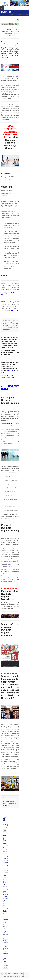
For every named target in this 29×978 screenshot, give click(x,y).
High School (10, 30)
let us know (8, 423)
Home (17, 14)
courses (14, 800)
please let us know (9, 209)
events (7, 801)
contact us (9, 215)
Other (13, 35)
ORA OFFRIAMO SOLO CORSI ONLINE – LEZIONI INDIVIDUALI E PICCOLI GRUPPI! (5, 855)
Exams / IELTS (6, 31)
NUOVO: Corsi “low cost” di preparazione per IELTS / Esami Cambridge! (5, 897)
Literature (8, 28)
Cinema (14, 28)
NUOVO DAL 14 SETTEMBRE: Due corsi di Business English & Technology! (5, 918)
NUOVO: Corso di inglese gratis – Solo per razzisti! (5, 962)
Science (4, 30)
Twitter (6, 805)
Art (3, 28)
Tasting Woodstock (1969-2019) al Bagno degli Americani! (5, 948)
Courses (21, 14)
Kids (16, 30)
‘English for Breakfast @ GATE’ (5, 934)
